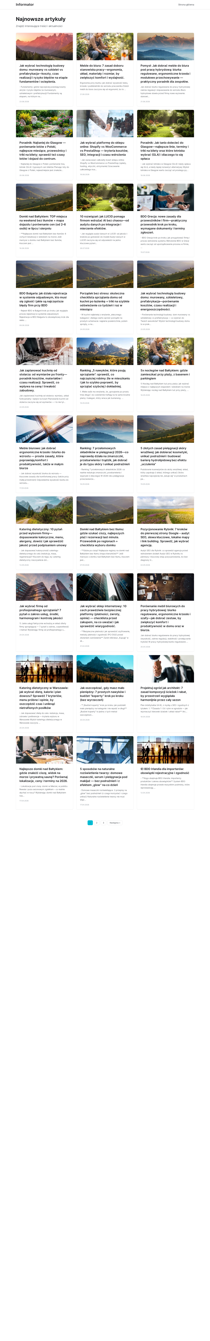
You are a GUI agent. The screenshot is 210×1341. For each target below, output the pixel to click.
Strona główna (186, 4)
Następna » (115, 823)
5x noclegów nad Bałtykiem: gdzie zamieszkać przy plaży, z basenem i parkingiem (165, 374)
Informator (25, 4)
